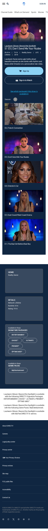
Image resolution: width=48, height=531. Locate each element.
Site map (5, 473)
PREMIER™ (15, 346)
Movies (41, 12)
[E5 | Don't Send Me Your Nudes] (24, 143)
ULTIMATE (29, 340)
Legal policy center (8, 442)
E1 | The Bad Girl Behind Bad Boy (18, 244)
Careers (5, 434)
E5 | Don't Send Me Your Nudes (17, 157)
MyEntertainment (18, 370)
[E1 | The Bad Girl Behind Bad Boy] (24, 230)
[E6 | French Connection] (24, 114)
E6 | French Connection (14, 128)
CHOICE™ (15, 340)
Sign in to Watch (25, 80)
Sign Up (26, 71)
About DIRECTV (7, 426)
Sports (33, 12)
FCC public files (7, 481)
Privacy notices (7, 465)
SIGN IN (42, 3)
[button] (3, 3)
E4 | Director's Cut (11, 186)
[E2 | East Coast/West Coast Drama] (24, 201)
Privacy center (7, 450)
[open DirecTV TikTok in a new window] (29, 519)
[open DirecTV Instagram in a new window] (19, 519)
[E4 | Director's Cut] (24, 172)
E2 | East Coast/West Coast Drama (18, 215)
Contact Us (6, 497)
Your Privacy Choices (12, 457)
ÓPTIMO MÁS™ (17, 351)
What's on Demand (21, 12)
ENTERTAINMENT (18, 335)
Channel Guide (6, 12)
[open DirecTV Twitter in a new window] (13, 519)
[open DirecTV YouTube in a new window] (24, 519)
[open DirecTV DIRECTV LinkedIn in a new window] (3, 519)
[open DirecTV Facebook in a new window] (8, 519)
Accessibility (6, 489)
